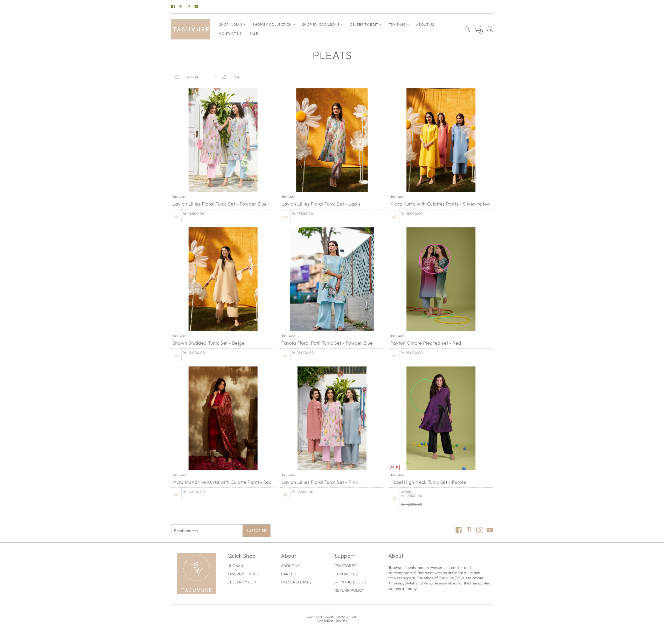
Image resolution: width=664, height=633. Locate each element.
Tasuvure (179, 196)
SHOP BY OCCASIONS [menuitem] (321, 24)
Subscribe (256, 530)
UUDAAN (235, 565)
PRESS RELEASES (296, 582)
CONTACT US (346, 573)
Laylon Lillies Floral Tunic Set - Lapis (321, 204)
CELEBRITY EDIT (242, 582)
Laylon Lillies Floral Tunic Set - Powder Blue (219, 204)
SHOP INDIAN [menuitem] (230, 24)
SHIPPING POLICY (351, 582)
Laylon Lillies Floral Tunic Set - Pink (319, 482)
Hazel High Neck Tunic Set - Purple (428, 482)
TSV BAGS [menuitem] (397, 24)
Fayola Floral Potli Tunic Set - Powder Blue (327, 343)
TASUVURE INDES (243, 573)
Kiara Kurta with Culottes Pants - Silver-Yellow (440, 204)
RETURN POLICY (349, 590)
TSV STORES (345, 565)
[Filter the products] (177, 77)
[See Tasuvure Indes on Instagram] (188, 7)
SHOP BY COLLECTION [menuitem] (272, 24)
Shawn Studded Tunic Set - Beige (208, 343)
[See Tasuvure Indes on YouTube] (196, 7)
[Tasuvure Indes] (190, 29)
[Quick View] (176, 215)
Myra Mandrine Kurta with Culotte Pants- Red (222, 482)
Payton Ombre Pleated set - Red (425, 343)
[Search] (467, 29)
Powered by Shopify (332, 620)
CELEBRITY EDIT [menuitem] (364, 24)
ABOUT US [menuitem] (425, 24)
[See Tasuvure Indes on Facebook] (173, 7)
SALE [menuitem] (254, 33)
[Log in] (489, 29)
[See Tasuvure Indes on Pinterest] (181, 7)
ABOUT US (290, 565)
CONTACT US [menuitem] (230, 33)
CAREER (288, 573)
